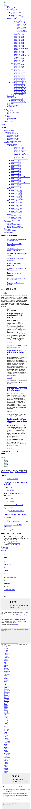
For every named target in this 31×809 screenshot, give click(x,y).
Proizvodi (6, 6)
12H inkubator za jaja (16, 11)
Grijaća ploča (10, 96)
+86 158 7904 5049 (15, 544)
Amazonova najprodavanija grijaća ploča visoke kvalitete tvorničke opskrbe (17, 388)
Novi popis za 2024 (12, 9)
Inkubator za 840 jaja (19, 78)
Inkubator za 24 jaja (19, 39)
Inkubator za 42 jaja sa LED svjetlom (20, 177)
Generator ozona (11, 97)
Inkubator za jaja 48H (13, 136)
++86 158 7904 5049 (9, 590)
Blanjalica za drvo (12, 106)
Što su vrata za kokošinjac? (13, 505)
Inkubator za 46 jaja (19, 64)
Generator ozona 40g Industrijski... (14, 245)
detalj (10, 342)
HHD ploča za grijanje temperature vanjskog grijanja (15, 315)
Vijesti (5, 109)
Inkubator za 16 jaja (19, 36)
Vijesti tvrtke (10, 111)
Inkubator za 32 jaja (19, 42)
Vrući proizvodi (5, 472)
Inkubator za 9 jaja (22, 27)
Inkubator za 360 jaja (19, 72)
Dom (5, 5)
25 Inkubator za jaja (16, 168)
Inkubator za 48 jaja (19, 51)
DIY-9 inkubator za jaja (20, 153)
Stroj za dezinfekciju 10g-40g (18, 102)
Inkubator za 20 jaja (19, 37)
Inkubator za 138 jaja (19, 67)
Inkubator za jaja (11, 18)
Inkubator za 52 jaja (19, 52)
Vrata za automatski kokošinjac (15, 94)
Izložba (9, 116)
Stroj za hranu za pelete (13, 105)
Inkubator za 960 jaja (19, 79)
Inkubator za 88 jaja (19, 58)
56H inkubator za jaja (16, 14)
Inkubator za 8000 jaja (20, 91)
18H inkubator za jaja (16, 12)
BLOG (9, 114)
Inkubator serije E (15, 63)
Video (5, 108)
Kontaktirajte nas (8, 121)
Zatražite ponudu (5, 457)
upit (8, 342)
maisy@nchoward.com (14, 543)
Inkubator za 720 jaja (19, 76)
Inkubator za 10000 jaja (20, 93)
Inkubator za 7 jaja (22, 24)
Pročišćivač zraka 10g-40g (17, 100)
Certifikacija (10, 119)
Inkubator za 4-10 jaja (19, 21)
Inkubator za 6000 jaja (20, 90)
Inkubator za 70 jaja (16, 15)
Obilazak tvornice (12, 118)
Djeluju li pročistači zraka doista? (15, 514)
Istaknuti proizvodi (9, 130)
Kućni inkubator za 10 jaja (21, 159)
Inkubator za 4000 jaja (20, 88)
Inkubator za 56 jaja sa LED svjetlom (20, 183)
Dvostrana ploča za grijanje (18, 16)
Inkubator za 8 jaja (22, 25)
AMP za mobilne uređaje (21, 472)
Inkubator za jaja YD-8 (20, 150)
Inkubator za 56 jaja (19, 54)
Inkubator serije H (15, 69)
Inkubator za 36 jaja (19, 45)
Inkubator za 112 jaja (19, 61)
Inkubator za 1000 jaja (20, 85)
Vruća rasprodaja (11, 8)
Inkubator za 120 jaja (19, 70)
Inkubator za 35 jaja (19, 43)
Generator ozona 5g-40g (17, 99)
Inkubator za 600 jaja (19, 75)
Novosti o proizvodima (13, 112)
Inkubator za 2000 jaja (20, 87)
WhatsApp (3, 550)
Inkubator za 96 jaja (19, 60)
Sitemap (12, 472)
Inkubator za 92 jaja (19, 66)
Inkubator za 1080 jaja (20, 81)
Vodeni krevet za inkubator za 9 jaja (22, 29)
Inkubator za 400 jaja (19, 84)
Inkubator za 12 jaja (19, 34)
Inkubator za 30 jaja (19, 40)
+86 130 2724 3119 (9, 564)
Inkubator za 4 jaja (22, 22)
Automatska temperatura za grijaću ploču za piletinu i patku (16, 352)
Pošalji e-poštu (4, 548)
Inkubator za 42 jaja (19, 46)
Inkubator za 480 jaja (19, 73)
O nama (6, 115)
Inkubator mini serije (16, 19)
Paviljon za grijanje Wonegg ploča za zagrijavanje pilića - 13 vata (17, 421)
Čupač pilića (10, 103)
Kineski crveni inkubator (17, 82)
